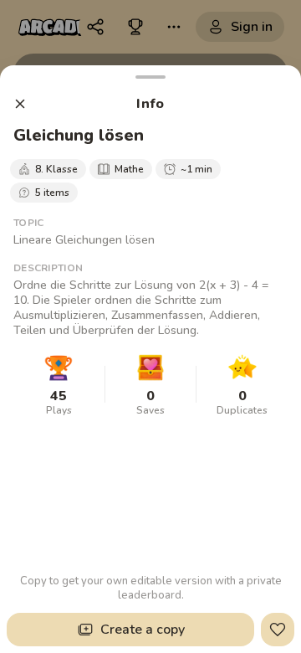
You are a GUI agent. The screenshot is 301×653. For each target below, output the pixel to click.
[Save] (277, 629)
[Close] (20, 103)
